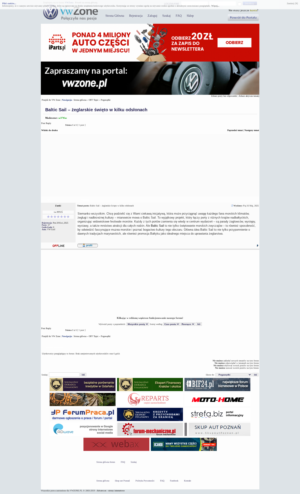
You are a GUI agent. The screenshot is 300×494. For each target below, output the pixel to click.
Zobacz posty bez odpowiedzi (224, 96)
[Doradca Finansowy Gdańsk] (82, 391)
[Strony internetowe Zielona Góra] (82, 436)
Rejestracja (136, 15)
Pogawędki (105, 100)
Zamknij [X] (292, 3)
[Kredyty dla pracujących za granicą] (150, 421)
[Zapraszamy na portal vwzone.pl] (150, 94)
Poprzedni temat (235, 130)
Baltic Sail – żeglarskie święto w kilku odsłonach (96, 109)
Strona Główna (114, 15)
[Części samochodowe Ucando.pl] (183, 451)
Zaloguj (152, 15)
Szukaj (166, 15)
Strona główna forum (105, 462)
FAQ (179, 15)
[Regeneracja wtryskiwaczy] (150, 406)
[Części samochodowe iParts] (150, 61)
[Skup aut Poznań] (217, 406)
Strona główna (80, 100)
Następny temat (251, 130)
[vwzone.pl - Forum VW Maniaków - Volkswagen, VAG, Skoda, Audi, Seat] (70, 19)
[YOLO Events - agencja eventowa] (82, 406)
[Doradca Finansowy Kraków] (150, 391)
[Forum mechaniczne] (150, 436)
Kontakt (187, 480)
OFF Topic (93, 100)
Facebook (174, 480)
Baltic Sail (157, 225)
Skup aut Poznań (122, 480)
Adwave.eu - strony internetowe (111, 490)
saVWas (62, 118)
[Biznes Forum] (217, 391)
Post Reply (46, 123)
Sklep (190, 15)
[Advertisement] (150, 165)
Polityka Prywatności (145, 480)
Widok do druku (49, 130)
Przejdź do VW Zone (51, 100)
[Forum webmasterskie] (116, 451)
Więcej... (215, 6)
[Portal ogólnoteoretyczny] (217, 421)
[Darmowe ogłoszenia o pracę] (82, 421)
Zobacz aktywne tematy (249, 96)
